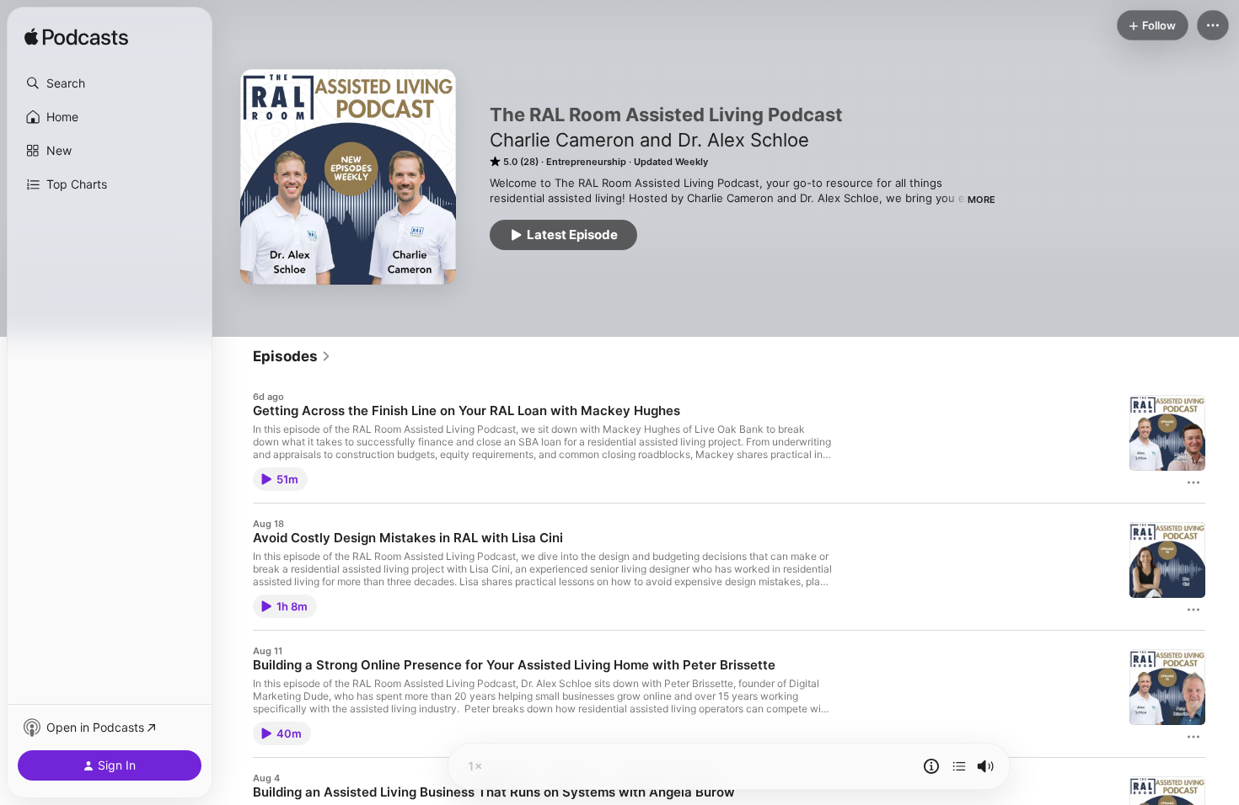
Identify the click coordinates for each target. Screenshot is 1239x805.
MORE (981, 199)
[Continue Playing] (959, 766)
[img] (76, 37)
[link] (292, 356)
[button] (110, 83)
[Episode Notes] (931, 766)
